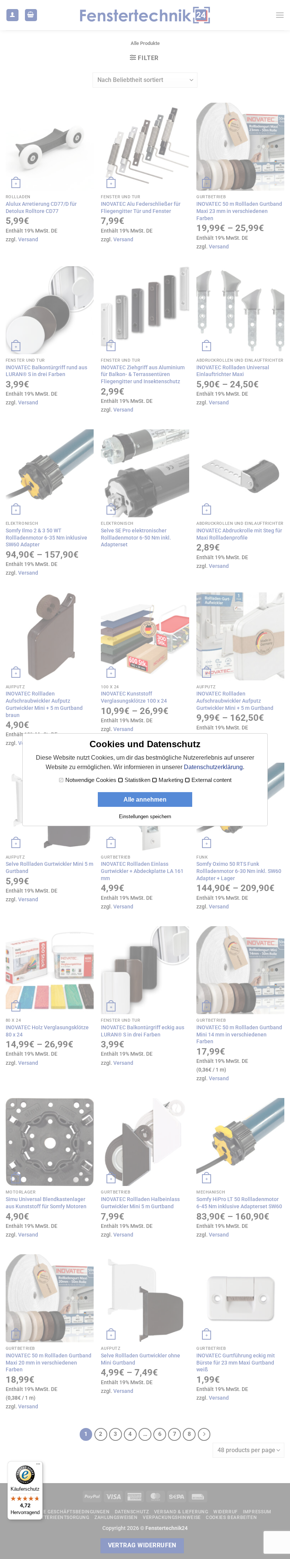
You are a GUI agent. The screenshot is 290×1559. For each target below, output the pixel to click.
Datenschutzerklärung (213, 767)
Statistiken (137, 780)
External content (211, 780)
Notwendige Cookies (90, 780)
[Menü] (38, 1465)
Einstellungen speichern (145, 816)
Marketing (171, 780)
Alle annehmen (145, 799)
